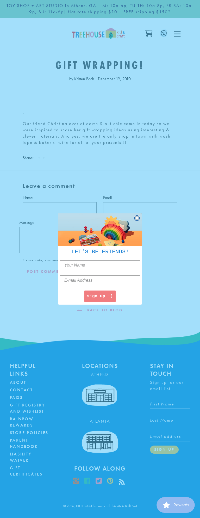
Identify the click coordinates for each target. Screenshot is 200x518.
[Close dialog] (137, 218)
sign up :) (100, 296)
